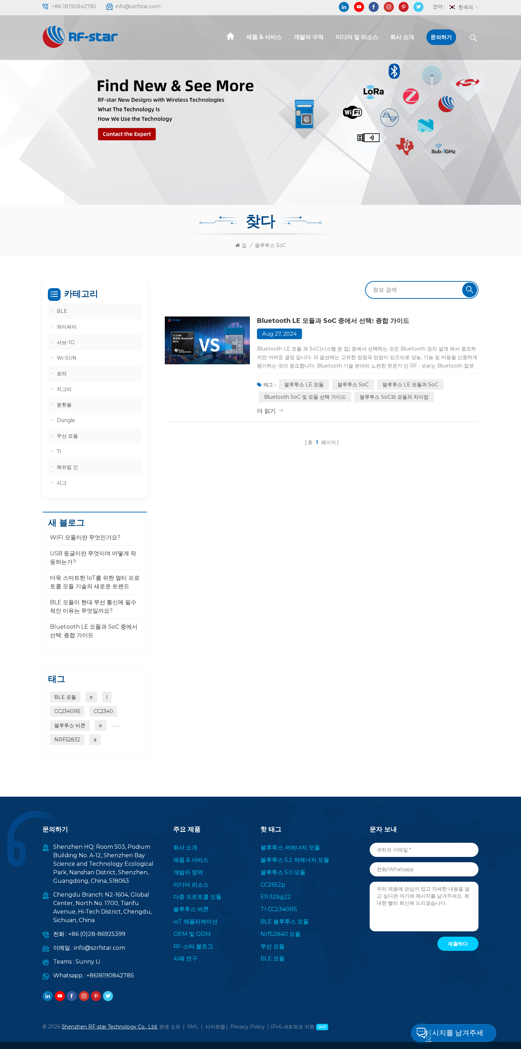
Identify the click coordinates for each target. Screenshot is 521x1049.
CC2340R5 (67, 711)
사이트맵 (215, 1026)
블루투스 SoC (353, 384)
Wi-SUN (67, 358)
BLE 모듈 (65, 697)
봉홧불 (64, 405)
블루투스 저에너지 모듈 (290, 847)
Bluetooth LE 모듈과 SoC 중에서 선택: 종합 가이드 (333, 321)
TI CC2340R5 (278, 909)
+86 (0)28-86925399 (96, 934)
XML (192, 1026)
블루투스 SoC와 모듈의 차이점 (394, 397)
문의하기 (441, 37)
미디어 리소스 (191, 884)
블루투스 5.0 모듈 (283, 872)
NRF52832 (67, 739)
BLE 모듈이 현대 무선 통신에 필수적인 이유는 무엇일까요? (93, 606)
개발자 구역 (309, 37)
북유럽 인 (67, 467)
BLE (62, 311)
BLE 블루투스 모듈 (284, 921)
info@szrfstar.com (138, 6)
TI (59, 451)
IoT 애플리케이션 (195, 921)
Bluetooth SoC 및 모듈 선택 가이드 (305, 397)
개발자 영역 (188, 872)
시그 (62, 482)
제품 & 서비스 (264, 37)
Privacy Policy (247, 1026)
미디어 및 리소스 (357, 37)
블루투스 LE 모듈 (304, 384)
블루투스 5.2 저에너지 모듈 (294, 860)
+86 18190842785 (74, 6)
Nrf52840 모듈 (280, 934)
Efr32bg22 (275, 896)
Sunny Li (87, 961)
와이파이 (67, 327)
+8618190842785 (110, 975)
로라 (62, 373)
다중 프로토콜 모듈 (197, 896)
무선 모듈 (67, 436)
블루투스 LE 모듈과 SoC (410, 384)
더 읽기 (266, 411)
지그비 (64, 389)
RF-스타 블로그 (193, 946)
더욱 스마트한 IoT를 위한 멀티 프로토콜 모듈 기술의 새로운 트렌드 (95, 582)
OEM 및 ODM (192, 934)
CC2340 (103, 711)
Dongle (66, 420)
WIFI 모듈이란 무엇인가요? (85, 537)
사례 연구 (185, 958)
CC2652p (272, 884)
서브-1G (65, 342)
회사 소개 (402, 37)
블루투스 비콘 (69, 725)
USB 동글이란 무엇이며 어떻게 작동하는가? (93, 557)
